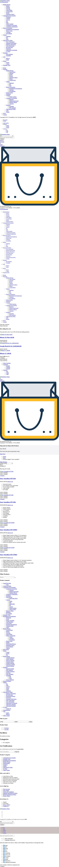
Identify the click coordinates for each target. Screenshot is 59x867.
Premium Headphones (11, 624)
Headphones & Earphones (12, 29)
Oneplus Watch (10, 662)
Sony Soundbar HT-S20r (8, 478)
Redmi (7, 13)
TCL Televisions (10, 46)
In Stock (7, 728)
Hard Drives (9, 597)
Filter (31, 721)
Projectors (8, 48)
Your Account (6, 789)
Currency (4, 128)
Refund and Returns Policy (9, 794)
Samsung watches (10, 664)
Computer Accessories (11, 25)
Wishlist (4, 121)
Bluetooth (8, 617)
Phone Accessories (7, 28)
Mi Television (9, 47)
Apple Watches (10, 659)
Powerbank (12, 639)
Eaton (7, 59)
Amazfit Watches (10, 657)
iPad (7, 39)
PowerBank (9, 33)
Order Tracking (6, 123)
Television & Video (8, 40)
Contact (5, 114)
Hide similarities (9, 838)
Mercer (8, 58)
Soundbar (8, 55)
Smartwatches (9, 92)
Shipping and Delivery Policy (10, 793)
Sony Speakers (9, 674)
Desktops (8, 17)
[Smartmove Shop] (5, 0)
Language (5, 124)
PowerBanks (12, 91)
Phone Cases (9, 30)
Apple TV (8, 708)
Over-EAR (9, 623)
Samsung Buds (9, 626)
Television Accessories (11, 50)
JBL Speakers (9, 54)
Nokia (7, 688)
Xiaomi (8, 7)
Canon (7, 64)
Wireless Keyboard (13, 101)
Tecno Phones (9, 646)
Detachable (12, 604)
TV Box (8, 51)
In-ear (7, 619)
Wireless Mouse (13, 102)
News (4, 113)
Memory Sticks (10, 611)
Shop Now (2, 454)
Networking (6, 649)
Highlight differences (10, 840)
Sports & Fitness (7, 681)
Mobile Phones (6, 4)
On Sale (7, 729)
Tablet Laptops (9, 24)
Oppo (7, 689)
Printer (4, 61)
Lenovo (8, 19)
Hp (7, 21)
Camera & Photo (7, 586)
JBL (10, 677)
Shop (4, 458)
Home (4, 68)
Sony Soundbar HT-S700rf (8, 554)
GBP (7, 132)
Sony (7, 584)
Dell (7, 22)
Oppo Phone (9, 10)
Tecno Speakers (10, 679)
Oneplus (8, 8)
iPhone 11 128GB (5, 353)
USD (7, 131)
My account (5, 119)
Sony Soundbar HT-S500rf (8, 530)
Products (5, 69)
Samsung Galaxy (10, 14)
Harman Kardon (10, 668)
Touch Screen (12, 609)
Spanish (7, 127)
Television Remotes (11, 706)
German (7, 126)
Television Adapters (11, 704)
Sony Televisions (10, 41)
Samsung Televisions (11, 43)
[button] (4, 472)
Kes (7, 129)
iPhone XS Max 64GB (7, 337)
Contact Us (6, 806)
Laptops (8, 18)
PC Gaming (9, 613)
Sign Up (17, 751)
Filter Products (3, 462)
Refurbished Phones (11, 644)
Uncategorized (6, 710)
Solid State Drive (13, 598)
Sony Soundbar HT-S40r (8, 502)
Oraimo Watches (10, 663)
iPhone (8, 6)
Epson (7, 62)
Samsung (8, 36)
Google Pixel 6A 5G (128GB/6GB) (10, 346)
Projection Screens (10, 696)
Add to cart (10, 481)
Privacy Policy (6, 796)
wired (7, 627)
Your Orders (6, 790)
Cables (11, 637)
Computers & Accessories (9, 15)
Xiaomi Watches (10, 666)
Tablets (5, 35)
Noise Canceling (10, 620)
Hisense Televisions (11, 44)
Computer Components (11, 26)
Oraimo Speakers (10, 671)
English (7, 125)
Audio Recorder (7, 583)
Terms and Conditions (8, 792)
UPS (4, 57)
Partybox (8, 673)
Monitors (11, 99)
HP (7, 37)
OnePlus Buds (9, 622)
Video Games (6, 715)
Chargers (8, 32)
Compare (2, 475)
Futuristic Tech (6, 65)
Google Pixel (9, 11)
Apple (10, 601)
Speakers (5, 53)
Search (2, 139)
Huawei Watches (10, 660)
